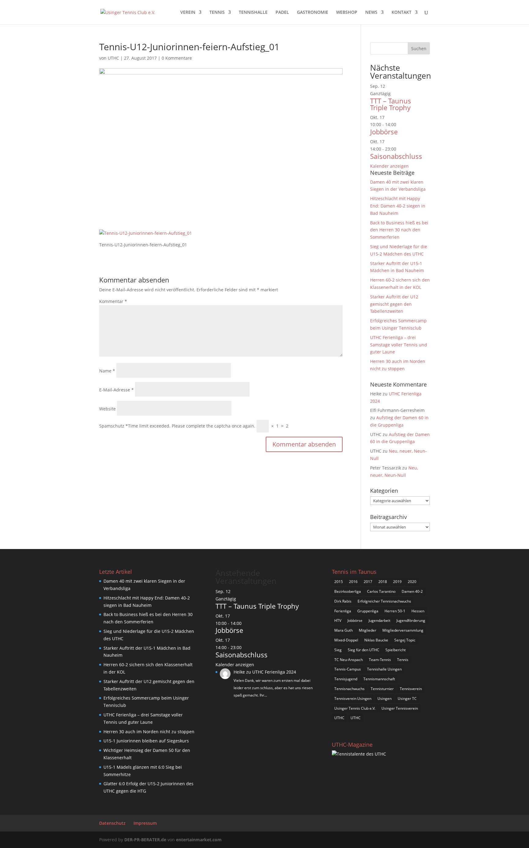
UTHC (113, 58)
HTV (337, 620)
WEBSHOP (346, 12)
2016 (353, 581)
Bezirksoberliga (347, 591)
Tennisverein (411, 688)
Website (107, 409)
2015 (338, 581)
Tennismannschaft (379, 679)
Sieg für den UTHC (363, 649)
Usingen (384, 698)
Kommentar (113, 301)
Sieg (338, 649)
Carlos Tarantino (381, 591)
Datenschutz (112, 823)
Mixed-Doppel (346, 640)
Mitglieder (367, 630)
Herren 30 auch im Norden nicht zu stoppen (148, 731)
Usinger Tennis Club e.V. (354, 708)
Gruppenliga (367, 611)
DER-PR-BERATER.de (145, 839)
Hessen (417, 611)
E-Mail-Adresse (116, 390)
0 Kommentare (177, 58)
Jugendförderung (410, 620)
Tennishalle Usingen (384, 669)
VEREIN (187, 12)
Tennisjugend (345, 679)
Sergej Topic (404, 640)
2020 (412, 581)
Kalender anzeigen (389, 166)
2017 (368, 581)
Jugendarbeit (379, 620)
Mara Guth (343, 630)
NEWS (371, 12)
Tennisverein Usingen (352, 698)
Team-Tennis (380, 659)
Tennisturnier (382, 688)
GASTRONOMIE (312, 12)
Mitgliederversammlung (402, 630)
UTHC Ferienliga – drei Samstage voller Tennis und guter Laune (398, 344)
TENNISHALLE (253, 12)
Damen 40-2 (412, 591)
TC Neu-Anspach (348, 659)
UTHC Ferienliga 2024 (274, 672)
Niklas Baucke (376, 640)
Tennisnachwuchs (349, 688)
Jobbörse (384, 131)
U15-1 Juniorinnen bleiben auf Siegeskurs (146, 741)
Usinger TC (407, 698)
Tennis (402, 659)
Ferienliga (342, 611)
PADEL (282, 12)
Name (107, 371)
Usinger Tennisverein (399, 708)
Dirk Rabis (342, 601)
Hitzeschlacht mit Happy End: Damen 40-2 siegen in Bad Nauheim (397, 206)
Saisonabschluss (396, 156)
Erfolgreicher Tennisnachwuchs (384, 601)
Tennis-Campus (347, 669)
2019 (397, 581)
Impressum (145, 823)
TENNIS (217, 12)
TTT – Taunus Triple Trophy (390, 104)
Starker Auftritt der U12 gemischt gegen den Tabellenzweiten (394, 304)
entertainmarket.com (199, 839)
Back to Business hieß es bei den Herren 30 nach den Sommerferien (399, 230)
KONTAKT (401, 12)
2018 (382, 581)
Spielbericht (395, 649)
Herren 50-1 (395, 611)
